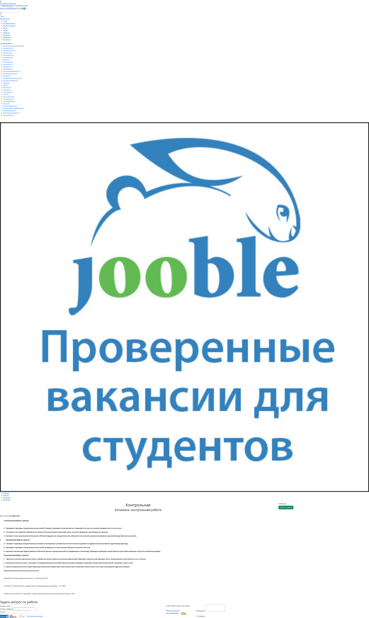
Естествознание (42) (9, 101)
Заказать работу (9, 26)
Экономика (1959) (8, 48)
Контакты (6, 39)
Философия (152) (8, 69)
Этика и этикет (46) (8, 96)
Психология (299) (8, 57)
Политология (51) (8, 92)
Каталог (6, 495)
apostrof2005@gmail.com (10, 8)
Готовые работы (9, 23)
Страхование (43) (8, 99)
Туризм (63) (6, 83)
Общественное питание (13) (11, 113)
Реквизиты (7, 37)
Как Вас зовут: (5, 606)
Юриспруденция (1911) (9, 50)
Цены (5, 28)
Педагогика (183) (8, 62)
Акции (5, 30)
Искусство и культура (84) (10, 80)
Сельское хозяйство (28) (10, 106)
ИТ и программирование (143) (11, 71)
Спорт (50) (6, 94)
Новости (6, 33)
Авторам (6, 35)
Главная (6, 493)
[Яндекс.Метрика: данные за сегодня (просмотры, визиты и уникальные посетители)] (173, 611)
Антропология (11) (8, 115)
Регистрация (5, 19)
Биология (6, 498)
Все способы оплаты (35, 616)
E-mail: (2, 612)
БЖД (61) (5, 85)
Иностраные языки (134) (10, 73)
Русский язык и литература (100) (12, 78)
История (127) (7, 76)
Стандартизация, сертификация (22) (13, 108)
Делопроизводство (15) (9, 110)
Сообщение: (200, 611)
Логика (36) (6, 103)
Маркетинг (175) (7, 66)
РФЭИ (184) (6, 60)
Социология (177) (8, 64)
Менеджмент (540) (8, 55)
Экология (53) (7, 90)
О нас (5, 21)
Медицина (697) (7, 53)
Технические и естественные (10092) (13, 46)
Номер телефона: (6, 609)
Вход (2, 16)
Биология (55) (7, 87)
